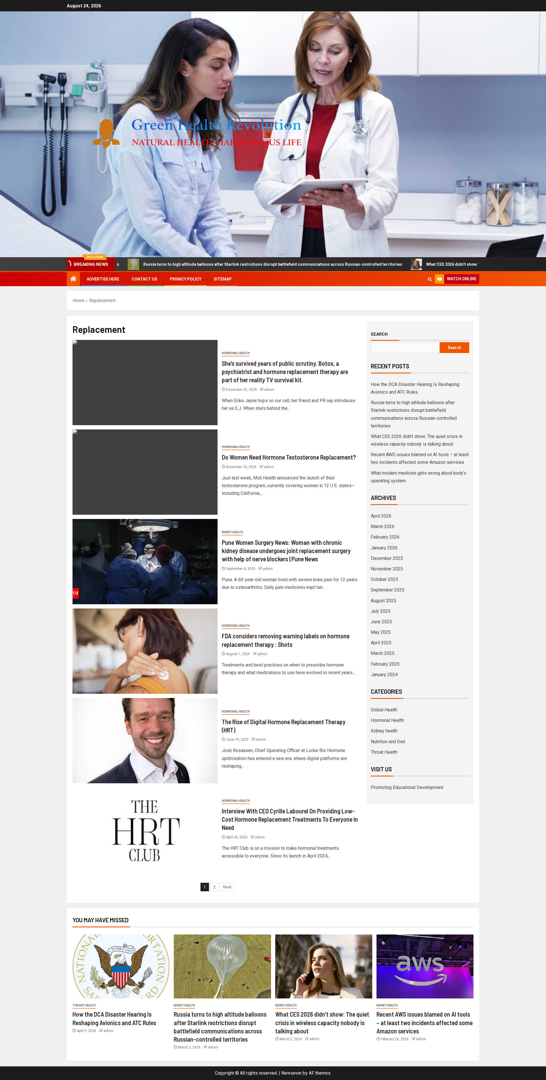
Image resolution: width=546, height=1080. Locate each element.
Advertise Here (103, 279)
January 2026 (384, 548)
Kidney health (232, 532)
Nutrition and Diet (388, 741)
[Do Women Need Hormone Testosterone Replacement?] (145, 472)
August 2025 (383, 600)
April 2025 (381, 642)
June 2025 (381, 621)
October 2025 (384, 579)
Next (227, 887)
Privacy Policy (185, 279)
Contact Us (144, 279)
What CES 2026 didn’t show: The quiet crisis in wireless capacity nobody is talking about (438, 264)
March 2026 (382, 526)
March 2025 (382, 653)
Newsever (291, 1073)
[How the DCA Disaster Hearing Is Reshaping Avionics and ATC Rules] (121, 966)
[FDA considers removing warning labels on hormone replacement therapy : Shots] (145, 651)
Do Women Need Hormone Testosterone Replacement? (289, 457)
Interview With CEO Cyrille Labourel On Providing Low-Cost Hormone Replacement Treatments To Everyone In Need (290, 819)
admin (269, 390)
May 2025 (381, 632)
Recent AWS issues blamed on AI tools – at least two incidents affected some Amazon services (425, 1022)
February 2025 (385, 664)
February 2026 (385, 537)
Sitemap (223, 279)
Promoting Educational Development (407, 787)
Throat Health (384, 752)
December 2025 (387, 558)
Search (379, 334)
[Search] (429, 279)
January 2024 (384, 674)
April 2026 (381, 516)
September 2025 (387, 590)
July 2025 (380, 611)
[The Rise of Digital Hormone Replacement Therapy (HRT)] (145, 740)
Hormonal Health (236, 353)
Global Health (384, 710)
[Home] (73, 279)
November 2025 (387, 569)
